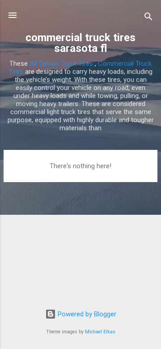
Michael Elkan (100, 332)
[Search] (148, 18)
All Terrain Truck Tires (61, 64)
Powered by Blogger (86, 314)
